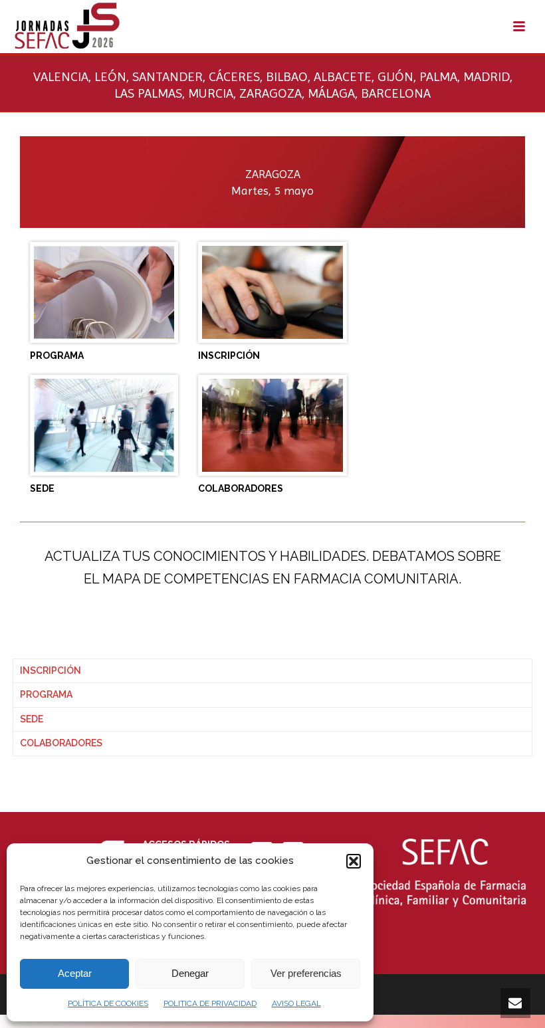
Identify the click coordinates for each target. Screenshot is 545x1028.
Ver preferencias (306, 973)
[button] (353, 861)
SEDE (31, 719)
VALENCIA (60, 76)
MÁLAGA (331, 93)
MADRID (486, 76)
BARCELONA (396, 93)
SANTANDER (167, 76)
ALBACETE (343, 76)
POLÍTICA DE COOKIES (108, 1003)
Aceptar (75, 973)
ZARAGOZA (270, 93)
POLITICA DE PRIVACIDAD (210, 1003)
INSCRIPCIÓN (50, 670)
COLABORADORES (61, 743)
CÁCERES (234, 76)
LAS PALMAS (148, 93)
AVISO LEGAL (296, 1003)
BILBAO (287, 76)
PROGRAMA (46, 694)
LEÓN (110, 76)
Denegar (190, 973)
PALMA (438, 76)
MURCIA (210, 93)
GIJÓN (395, 76)
